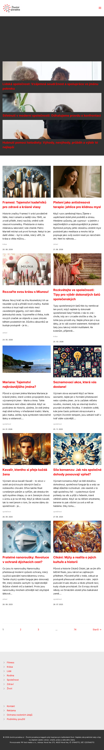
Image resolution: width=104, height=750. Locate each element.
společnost (7, 424)
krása (5, 244)
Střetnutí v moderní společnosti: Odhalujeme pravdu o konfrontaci (52, 115)
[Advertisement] (52, 41)
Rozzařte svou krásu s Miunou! (26, 292)
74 (75, 629)
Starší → (97, 629)
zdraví (55, 244)
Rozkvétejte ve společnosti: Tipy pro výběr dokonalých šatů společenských (76, 294)
